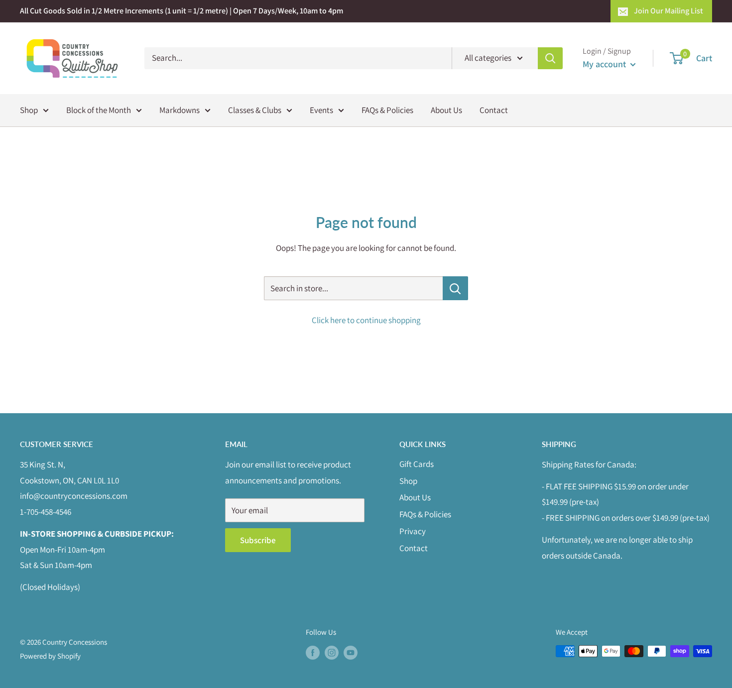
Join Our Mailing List (668, 10)
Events (321, 109)
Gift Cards (416, 464)
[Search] (550, 58)
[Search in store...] (455, 288)
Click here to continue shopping (366, 320)
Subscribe (258, 540)
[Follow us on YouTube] (351, 652)
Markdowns (179, 109)
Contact (494, 109)
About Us (446, 109)
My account (605, 64)
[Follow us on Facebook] (313, 652)
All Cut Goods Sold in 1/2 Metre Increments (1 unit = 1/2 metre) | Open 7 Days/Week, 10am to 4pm (181, 10)
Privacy (412, 531)
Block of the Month (98, 109)
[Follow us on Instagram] (332, 652)
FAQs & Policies (387, 109)
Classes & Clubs (254, 109)
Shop (29, 109)
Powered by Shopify (50, 656)
